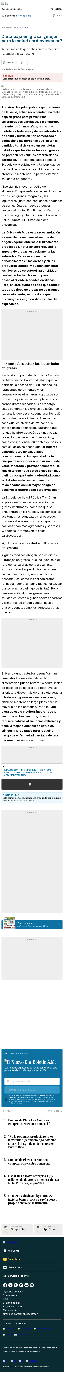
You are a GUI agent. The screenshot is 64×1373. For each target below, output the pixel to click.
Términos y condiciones (34, 1348)
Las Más (6, 1111)
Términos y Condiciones (17, 1097)
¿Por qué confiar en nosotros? (20, 1314)
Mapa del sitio (10, 1310)
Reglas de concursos (15, 1306)
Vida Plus (25, 15)
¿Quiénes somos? (13, 1291)
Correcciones (34, 1352)
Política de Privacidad (45, 1096)
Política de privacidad (12, 1348)
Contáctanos (10, 1295)
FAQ (5, 1299)
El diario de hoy (11, 1302)
